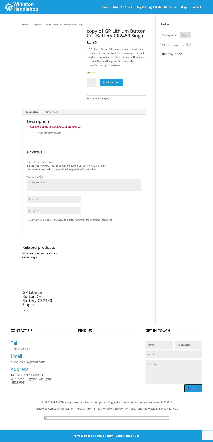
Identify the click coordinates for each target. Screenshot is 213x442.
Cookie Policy (104, 435)
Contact (196, 7)
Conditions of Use (128, 435)
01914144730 (20, 349)
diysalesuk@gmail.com (28, 362)
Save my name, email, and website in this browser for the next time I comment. (71, 219)
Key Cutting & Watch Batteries (156, 7)
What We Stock (122, 7)
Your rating (33, 176)
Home (105, 7)
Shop (183, 7)
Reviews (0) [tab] (52, 111)
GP (31, 24)
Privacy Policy (82, 435)
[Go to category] (188, 45)
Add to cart (111, 82)
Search (185, 35)
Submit (193, 388)
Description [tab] (32, 111)
